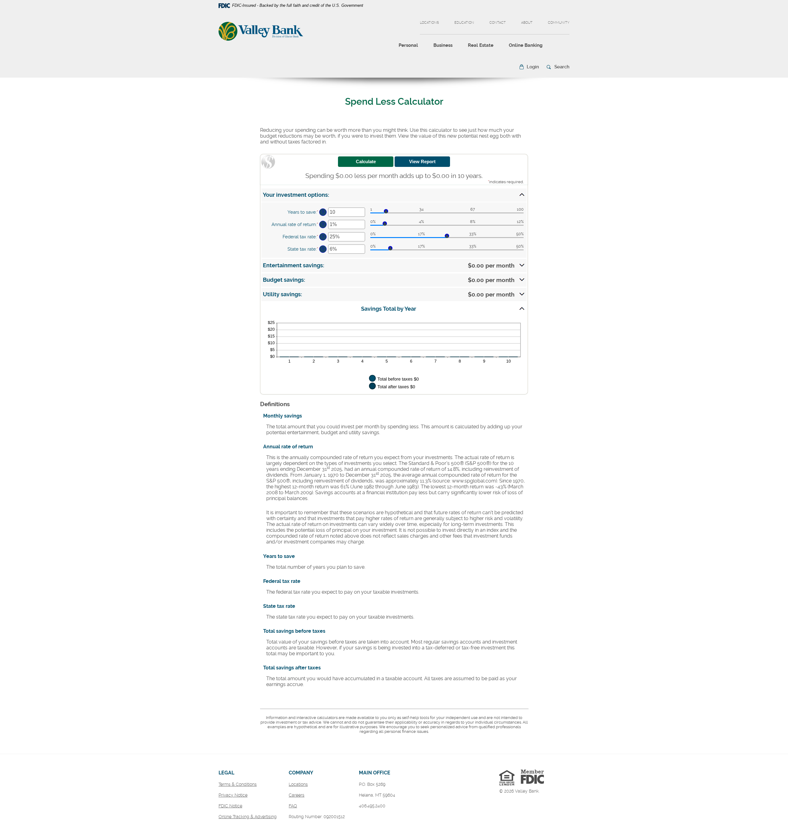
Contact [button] (497, 23)
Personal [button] (408, 45)
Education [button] (464, 23)
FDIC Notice (230, 805)
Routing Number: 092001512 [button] (317, 816)
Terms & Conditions (238, 784)
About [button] (527, 23)
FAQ (293, 805)
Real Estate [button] (480, 45)
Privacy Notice (233, 795)
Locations (429, 23)
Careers (296, 795)
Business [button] (442, 45)
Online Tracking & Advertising (248, 816)
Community (558, 23)
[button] (529, 67)
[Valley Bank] (261, 32)
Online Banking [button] (526, 45)
